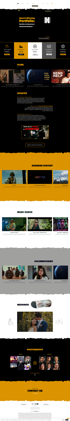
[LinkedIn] (37, 404)
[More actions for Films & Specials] (1, 68)
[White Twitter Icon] (34, 393)
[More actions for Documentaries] (3, 264)
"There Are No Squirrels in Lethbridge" (45, 106)
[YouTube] (36, 404)
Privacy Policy (49, 419)
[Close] (69, 419)
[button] (52, 3)
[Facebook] (34, 404)
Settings (63, 419)
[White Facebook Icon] (33, 393)
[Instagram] (35, 375)
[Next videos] (69, 76)
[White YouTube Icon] (36, 393)
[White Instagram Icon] (35, 393)
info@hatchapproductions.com (46, 404)
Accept (67, 419)
